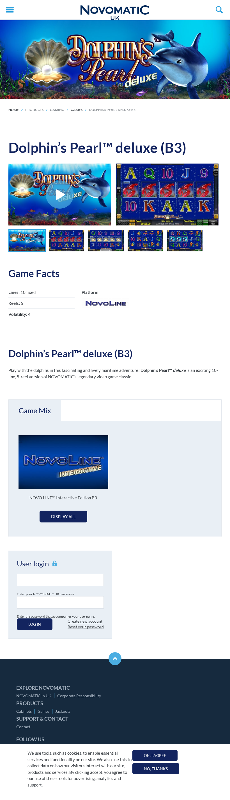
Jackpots (62, 711)
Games (43, 711)
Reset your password (86, 626)
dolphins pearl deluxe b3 (112, 110)
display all (63, 516)
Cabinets (24, 711)
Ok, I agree (155, 755)
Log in (34, 624)
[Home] (115, 12)
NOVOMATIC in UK (33, 695)
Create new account (85, 621)
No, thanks (156, 768)
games (76, 110)
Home (13, 110)
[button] (27, 240)
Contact (23, 726)
